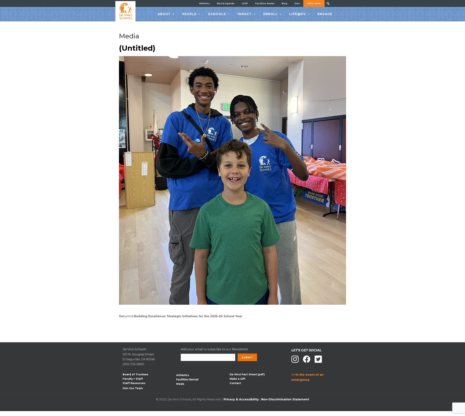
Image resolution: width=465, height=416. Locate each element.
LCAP (245, 3)
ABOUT (164, 14)
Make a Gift (237, 378)
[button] (328, 3)
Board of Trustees (135, 374)
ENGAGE (325, 14)
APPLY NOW (314, 3)
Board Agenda (225, 3)
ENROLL (270, 14)
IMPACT (245, 14)
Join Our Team (133, 388)
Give (297, 3)
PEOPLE (189, 14)
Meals (180, 383)
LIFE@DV (297, 14)
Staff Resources (134, 383)
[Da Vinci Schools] (125, 11)
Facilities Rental (264, 3)
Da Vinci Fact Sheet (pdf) (247, 374)
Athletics (204, 3)
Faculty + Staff (133, 378)
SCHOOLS (217, 14)
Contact (235, 383)
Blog (284, 3)
